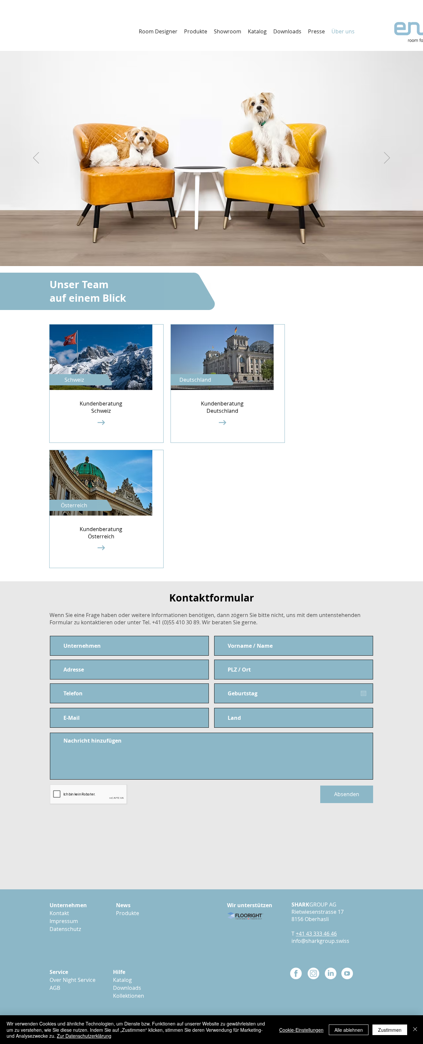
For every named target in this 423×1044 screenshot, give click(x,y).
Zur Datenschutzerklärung (84, 1035)
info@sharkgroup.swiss (320, 941)
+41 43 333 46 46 (316, 933)
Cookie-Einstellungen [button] (301, 1029)
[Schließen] (415, 1030)
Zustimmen (390, 1029)
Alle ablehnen (348, 1029)
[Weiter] (387, 158)
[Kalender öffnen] (363, 693)
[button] (287, 31)
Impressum (64, 921)
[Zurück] (36, 158)
